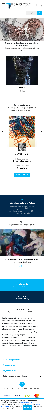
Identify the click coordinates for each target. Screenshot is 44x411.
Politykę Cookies (26, 402)
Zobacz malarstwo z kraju (15, 376)
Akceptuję (27, 407)
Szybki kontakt (10, 371)
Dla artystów (9, 365)
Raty (5, 390)
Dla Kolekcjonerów (11, 360)
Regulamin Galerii (9, 388)
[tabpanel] (22, 29)
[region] (22, 331)
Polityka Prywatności (22, 388)
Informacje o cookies (34, 388)
